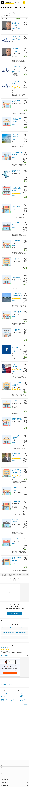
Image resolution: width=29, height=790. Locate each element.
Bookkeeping (20, 103)
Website (13, 28)
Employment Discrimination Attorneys (23, 694)
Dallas (2, 681)
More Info (18, 28)
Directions (18, 350)
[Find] (24, 2)
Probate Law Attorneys (13, 697)
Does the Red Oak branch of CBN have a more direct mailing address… (14, 633)
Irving (8, 574)
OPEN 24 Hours (19, 18)
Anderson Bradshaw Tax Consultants (16, 24)
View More (26, 704)
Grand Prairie (11, 681)
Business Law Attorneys (4, 700)
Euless (16, 681)
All (12, 12)
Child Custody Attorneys (4, 694)
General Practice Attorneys (23, 700)
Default (24, 11)
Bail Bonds (22, 696)
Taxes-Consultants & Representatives (14, 652)
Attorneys (20, 122)
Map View (5, 12)
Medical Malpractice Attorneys (13, 700)
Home (2, 574)
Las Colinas (10, 684)
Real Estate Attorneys (3, 697)
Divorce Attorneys (4, 702)
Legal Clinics (13, 693)
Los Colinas (3, 684)
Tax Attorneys (14, 27)
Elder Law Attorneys (22, 474)
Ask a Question (15, 624)
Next (21, 580)
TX (5, 574)
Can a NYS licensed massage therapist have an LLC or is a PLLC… (14, 637)
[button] (27, 2)
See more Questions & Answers (14, 640)
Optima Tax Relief (17, 36)
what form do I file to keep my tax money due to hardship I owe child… (13, 628)
